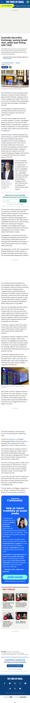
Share (5, 67)
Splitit (3, 329)
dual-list (19, 155)
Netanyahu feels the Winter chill (21, 622)
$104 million (23, 441)
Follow (17, 62)
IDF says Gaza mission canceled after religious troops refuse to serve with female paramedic (8, 605)
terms (21, 204)
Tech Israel (9, 651)
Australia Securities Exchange (8, 653)
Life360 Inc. (12, 439)
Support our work (15, 577)
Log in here (19, 669)
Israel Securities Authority (23, 654)
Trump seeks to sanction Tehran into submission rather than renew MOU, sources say (8, 624)
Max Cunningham (20, 653)
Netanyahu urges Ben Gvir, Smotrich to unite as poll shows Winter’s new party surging (21, 604)
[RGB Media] (12, 697)
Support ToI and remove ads (23, 5)
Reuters (11, 137)
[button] (28, 2)
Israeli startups (16, 651)
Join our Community (6, 5)
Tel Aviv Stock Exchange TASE (9, 654)
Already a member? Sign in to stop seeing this (15, 581)
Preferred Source (7, 58)
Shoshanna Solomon (8, 62)
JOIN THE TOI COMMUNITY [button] (15, 666)
